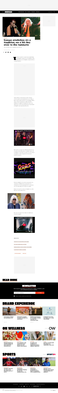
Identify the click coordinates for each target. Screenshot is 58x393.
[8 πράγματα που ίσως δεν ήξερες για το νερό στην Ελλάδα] (48, 311)
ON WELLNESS (14, 329)
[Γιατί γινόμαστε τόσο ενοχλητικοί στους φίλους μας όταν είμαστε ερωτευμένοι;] (22, 335)
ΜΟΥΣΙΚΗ (5, 38)
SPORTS (9, 355)
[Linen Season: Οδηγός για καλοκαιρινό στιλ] (9, 311)
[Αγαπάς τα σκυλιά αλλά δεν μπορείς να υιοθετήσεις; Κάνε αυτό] (48, 335)
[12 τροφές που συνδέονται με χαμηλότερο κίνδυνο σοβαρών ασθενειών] (35, 335)
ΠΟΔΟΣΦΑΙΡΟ (6, 367)
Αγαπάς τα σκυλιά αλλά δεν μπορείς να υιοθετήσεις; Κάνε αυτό (49, 343)
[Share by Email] (10, 52)
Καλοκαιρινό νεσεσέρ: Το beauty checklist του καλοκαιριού (22, 318)
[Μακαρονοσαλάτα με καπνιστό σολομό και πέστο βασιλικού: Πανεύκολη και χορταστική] (9, 335)
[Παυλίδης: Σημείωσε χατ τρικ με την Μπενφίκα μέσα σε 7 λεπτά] (9, 361)
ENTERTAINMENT (18, 253)
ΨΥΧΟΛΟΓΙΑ (19, 341)
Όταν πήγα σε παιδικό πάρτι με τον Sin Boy (20, 244)
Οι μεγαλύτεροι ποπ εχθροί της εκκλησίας (20, 249)
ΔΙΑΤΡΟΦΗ (32, 341)
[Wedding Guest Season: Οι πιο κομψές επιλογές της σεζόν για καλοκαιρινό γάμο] (35, 311)
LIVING (45, 341)
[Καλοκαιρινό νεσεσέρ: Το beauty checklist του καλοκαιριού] (22, 311)
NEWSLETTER (36, 386)
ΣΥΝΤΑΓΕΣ (6, 341)
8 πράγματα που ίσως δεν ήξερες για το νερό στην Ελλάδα (49, 318)
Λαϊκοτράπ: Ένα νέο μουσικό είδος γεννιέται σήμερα (21, 241)
